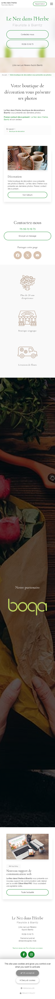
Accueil (4, 75)
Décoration (15, 176)
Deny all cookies (28, 980)
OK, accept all (28, 973)
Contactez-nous (27, 34)
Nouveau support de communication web (18, 872)
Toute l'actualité (27, 892)
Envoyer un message (27, 236)
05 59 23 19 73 (27, 44)
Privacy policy (28, 993)
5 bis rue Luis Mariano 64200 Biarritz (28, 65)
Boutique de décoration (17, 131)
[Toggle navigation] (51, 4)
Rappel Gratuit (40, 4)
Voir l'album (27, 195)
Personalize (29, 988)
